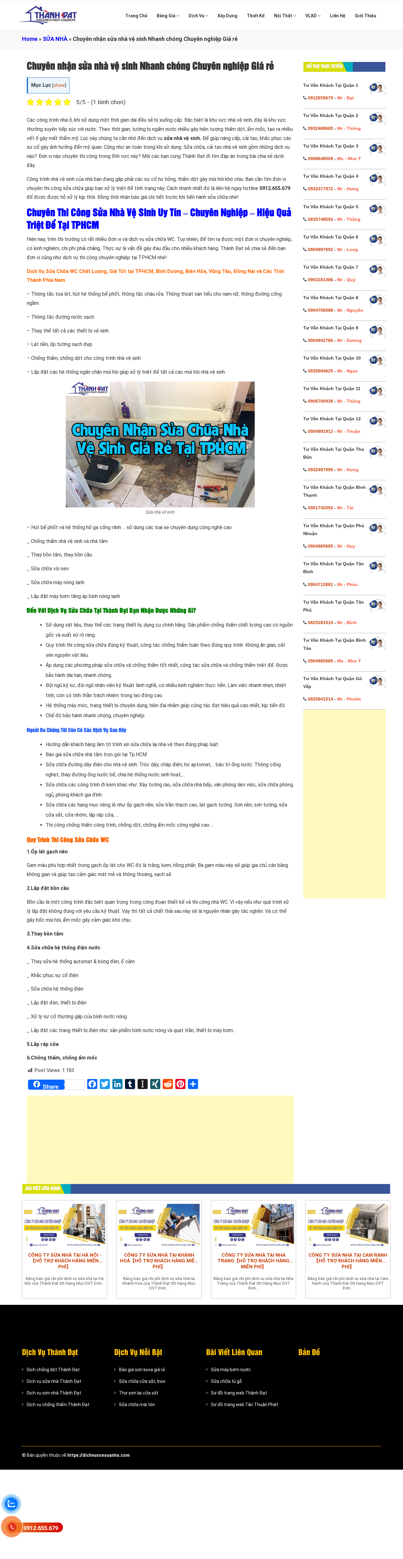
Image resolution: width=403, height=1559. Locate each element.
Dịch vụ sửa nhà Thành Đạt (54, 1381)
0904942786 (320, 340)
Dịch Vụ (197, 15)
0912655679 (320, 97)
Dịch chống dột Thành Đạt (53, 1369)
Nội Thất (283, 15)
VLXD (311, 15)
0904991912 (320, 431)
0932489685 (320, 128)
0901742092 (320, 507)
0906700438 (320, 401)
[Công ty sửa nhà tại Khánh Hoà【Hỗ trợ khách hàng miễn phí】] (159, 1225)
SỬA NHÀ (55, 39)
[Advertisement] (160, 1143)
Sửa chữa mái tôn (137, 1404)
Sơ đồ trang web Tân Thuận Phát (244, 1404)
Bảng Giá (166, 15)
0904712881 (320, 584)
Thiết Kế (255, 15)
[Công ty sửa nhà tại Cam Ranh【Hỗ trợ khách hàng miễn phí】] (348, 1225)
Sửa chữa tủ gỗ (226, 1381)
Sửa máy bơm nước (231, 1369)
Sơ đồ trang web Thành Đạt (239, 1392)
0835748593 (320, 219)
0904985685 (320, 546)
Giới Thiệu (365, 15)
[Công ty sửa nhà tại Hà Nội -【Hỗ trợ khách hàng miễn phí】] (64, 1225)
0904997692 (320, 249)
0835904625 (320, 370)
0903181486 (320, 279)
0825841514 (320, 698)
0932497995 (320, 469)
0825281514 (320, 622)
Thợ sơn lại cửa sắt (138, 1392)
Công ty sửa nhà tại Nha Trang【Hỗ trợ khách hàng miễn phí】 (253, 1261)
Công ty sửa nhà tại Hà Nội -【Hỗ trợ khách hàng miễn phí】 (64, 1261)
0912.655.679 (41, 1528)
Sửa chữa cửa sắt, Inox (142, 1381)
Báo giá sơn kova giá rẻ (142, 1369)
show (59, 85)
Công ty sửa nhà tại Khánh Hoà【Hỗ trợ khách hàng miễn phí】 (159, 1261)
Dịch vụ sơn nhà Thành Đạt (54, 1392)
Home (29, 39)
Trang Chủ (136, 15)
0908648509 (320, 158)
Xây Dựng (227, 15)
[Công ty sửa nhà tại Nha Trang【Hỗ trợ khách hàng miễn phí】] (253, 1225)
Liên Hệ (337, 15)
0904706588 (320, 310)
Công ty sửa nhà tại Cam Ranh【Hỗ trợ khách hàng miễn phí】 (348, 1261)
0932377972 (320, 188)
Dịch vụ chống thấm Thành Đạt (58, 1404)
